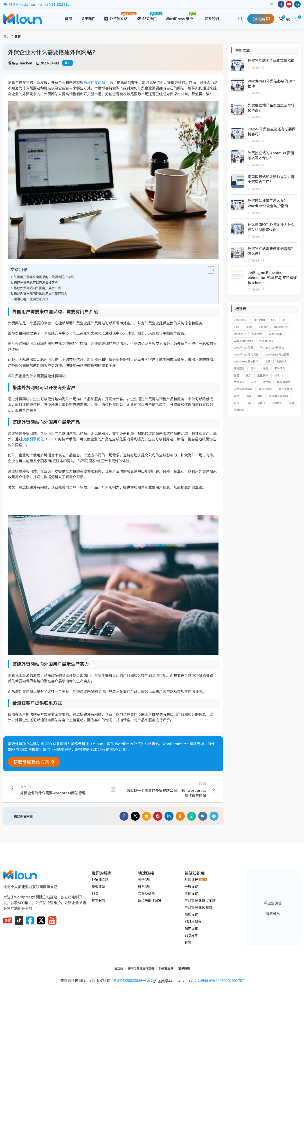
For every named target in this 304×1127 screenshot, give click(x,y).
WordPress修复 (243, 347)
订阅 (248, 396)
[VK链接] (202, 816)
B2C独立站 (240, 319)
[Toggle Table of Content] (209, 270)
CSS (273, 319)
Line (236, 326)
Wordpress (266, 340)
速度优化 (277, 403)
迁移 (248, 403)
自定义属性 (285, 389)
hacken (26, 63)
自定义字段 (265, 389)
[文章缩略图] (237, 64)
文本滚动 (239, 382)
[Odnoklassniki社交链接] (180, 816)
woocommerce (243, 340)
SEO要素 (257, 333)
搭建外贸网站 (94, 82)
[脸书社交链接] (281, 4)
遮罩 (291, 403)
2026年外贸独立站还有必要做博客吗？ (271, 131)
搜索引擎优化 (33, 439)
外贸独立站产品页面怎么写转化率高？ (271, 107)
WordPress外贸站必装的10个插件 (272, 83)
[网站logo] (22, 18)
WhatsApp (275, 333)
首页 (6, 36)
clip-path (259, 319)
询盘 (260, 396)
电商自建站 (283, 382)
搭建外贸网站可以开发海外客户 (36, 282)
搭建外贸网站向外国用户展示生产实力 (40, 293)
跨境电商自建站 (278, 396)
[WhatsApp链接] (191, 816)
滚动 (253, 382)
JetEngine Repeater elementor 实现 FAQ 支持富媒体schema (272, 277)
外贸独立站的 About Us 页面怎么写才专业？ (271, 155)
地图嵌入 (281, 361)
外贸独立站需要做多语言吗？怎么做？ (271, 251)
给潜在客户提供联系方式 (31, 298)
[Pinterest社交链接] (157, 816)
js (283, 319)
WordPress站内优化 (246, 354)
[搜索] (240, 18)
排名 (277, 375)
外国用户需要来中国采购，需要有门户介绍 (44, 276)
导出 (265, 368)
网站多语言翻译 (243, 389)
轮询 (236, 403)
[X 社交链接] (135, 816)
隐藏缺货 (239, 410)
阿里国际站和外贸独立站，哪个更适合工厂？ (271, 179)
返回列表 (113, 789)
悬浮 (248, 375)
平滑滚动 (279, 368)
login (248, 326)
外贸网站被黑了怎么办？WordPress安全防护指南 (268, 203)
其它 (17, 36)
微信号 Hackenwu (22, 4)
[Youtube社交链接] (289, 4)
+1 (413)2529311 (57, 4)
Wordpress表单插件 (246, 361)
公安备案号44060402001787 (221, 980)
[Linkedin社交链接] (297, 4)
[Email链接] (146, 816)
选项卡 (261, 403)
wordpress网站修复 (277, 354)
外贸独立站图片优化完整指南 (271, 60)
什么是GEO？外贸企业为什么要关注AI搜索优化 (271, 227)
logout (263, 326)
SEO (50, 439)
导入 (253, 368)
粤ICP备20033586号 (130, 980)
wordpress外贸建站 (271, 347)
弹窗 (236, 375)
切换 (267, 361)
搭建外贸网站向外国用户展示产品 (37, 287)
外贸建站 (239, 368)
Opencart (240, 333)
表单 (236, 396)
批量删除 (262, 375)
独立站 (267, 382)
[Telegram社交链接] (213, 816)
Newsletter (281, 326)
